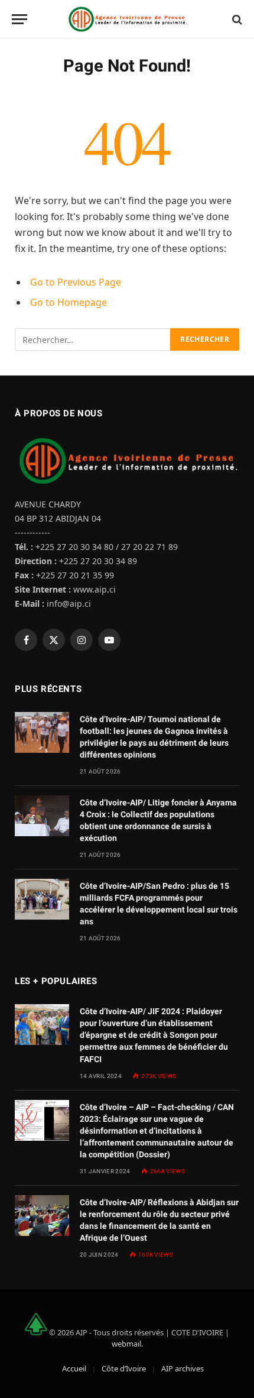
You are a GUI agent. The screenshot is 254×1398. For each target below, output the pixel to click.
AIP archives (182, 1368)
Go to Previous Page (75, 282)
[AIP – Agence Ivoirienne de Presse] (127, 19)
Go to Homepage (68, 302)
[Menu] (19, 19)
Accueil (74, 1368)
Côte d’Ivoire (124, 1368)
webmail (126, 1343)
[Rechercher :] (93, 339)
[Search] (236, 19)
